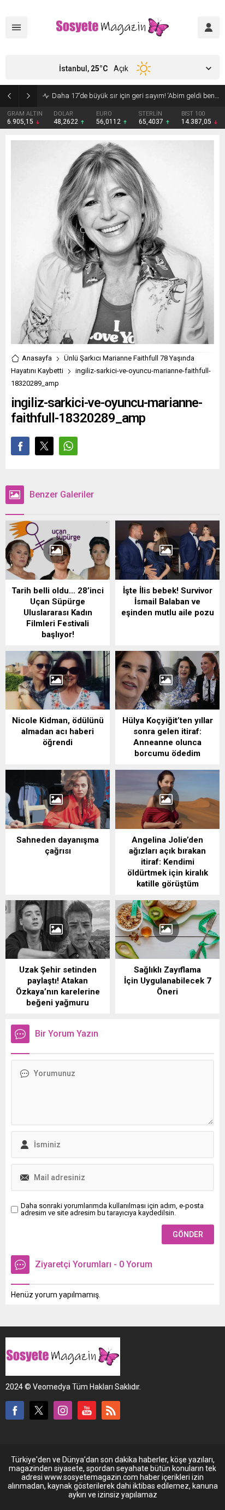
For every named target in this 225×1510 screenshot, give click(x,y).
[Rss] (111, 1410)
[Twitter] (38, 1410)
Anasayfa (37, 358)
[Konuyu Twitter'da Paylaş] (44, 446)
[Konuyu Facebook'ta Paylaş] (20, 446)
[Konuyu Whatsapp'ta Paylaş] (68, 446)
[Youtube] (87, 1410)
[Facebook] (14, 1410)
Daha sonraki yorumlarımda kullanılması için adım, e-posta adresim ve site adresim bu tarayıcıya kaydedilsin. (112, 1209)
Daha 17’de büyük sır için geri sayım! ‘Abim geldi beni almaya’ (136, 95)
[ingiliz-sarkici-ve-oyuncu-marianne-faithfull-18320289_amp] (112, 339)
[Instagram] (63, 1410)
